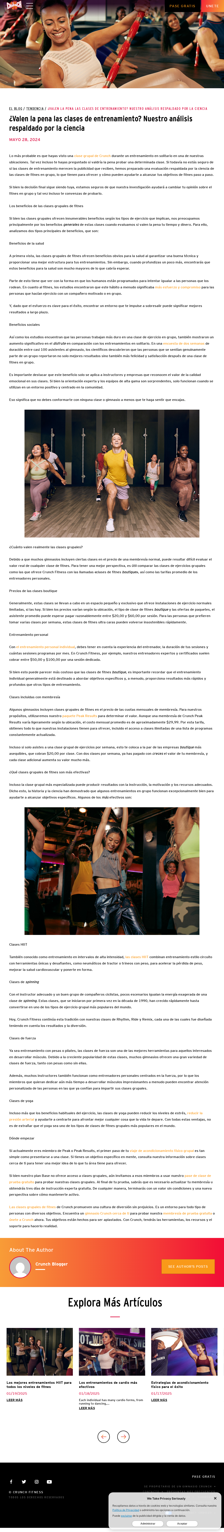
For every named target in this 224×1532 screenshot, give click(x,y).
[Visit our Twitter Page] (23, 1481)
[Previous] (104, 1437)
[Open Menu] (29, 6)
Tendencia (35, 109)
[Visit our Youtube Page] (49, 1481)
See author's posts (188, 1266)
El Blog (15, 109)
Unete (212, 6)
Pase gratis (183, 6)
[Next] (123, 1437)
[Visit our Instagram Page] (36, 1481)
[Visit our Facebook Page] (11, 1481)
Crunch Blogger (51, 1264)
